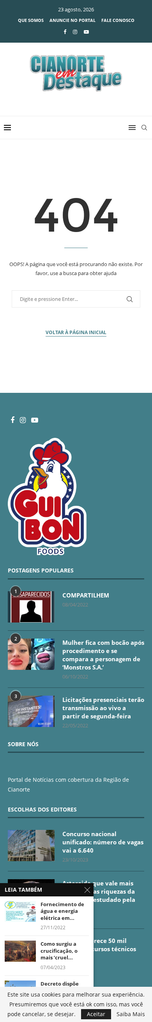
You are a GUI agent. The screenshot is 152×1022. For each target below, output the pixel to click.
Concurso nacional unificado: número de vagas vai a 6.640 (102, 842)
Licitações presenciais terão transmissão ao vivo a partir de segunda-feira (103, 708)
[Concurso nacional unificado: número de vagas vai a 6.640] (31, 845)
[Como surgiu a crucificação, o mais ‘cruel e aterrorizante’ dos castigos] (20, 951)
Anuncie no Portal (72, 20)
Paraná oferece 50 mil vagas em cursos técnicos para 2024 (99, 949)
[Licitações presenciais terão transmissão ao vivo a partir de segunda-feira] (31, 711)
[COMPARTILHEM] (31, 607)
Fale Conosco (117, 20)
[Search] (144, 127)
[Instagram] (75, 31)
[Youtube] (86, 31)
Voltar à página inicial (76, 332)
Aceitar (96, 1014)
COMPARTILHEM (85, 595)
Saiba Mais (131, 1014)
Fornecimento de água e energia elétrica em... (62, 911)
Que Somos (31, 20)
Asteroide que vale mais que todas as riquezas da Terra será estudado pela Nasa (98, 895)
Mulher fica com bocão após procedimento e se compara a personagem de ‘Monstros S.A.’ (103, 655)
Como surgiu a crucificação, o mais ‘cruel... (59, 951)
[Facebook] (65, 31)
